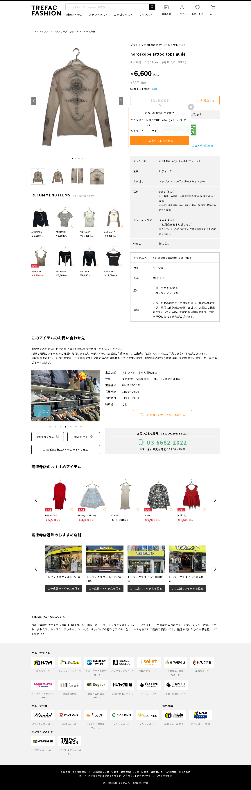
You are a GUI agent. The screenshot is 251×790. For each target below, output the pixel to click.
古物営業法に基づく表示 (106, 772)
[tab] (72, 158)
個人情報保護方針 (81, 772)
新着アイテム (75, 14)
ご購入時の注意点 (202, 145)
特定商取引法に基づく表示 (135, 772)
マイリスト (146, 14)
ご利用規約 (103, 775)
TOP (33, 31)
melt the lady (153, 45)
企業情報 (65, 772)
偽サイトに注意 (87, 775)
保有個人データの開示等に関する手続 (170, 772)
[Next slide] (121, 101)
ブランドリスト (98, 14)
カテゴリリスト (123, 14)
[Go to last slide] (33, 101)
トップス (43, 31)
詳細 (154, 89)
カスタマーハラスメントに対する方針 (131, 775)
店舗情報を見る (44, 437)
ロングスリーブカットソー (65, 31)
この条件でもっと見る (159, 140)
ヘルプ (156, 775)
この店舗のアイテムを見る (64, 588)
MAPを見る (81, 437)
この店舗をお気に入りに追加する (165, 415)
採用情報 (167, 775)
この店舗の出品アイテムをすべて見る (65, 449)
